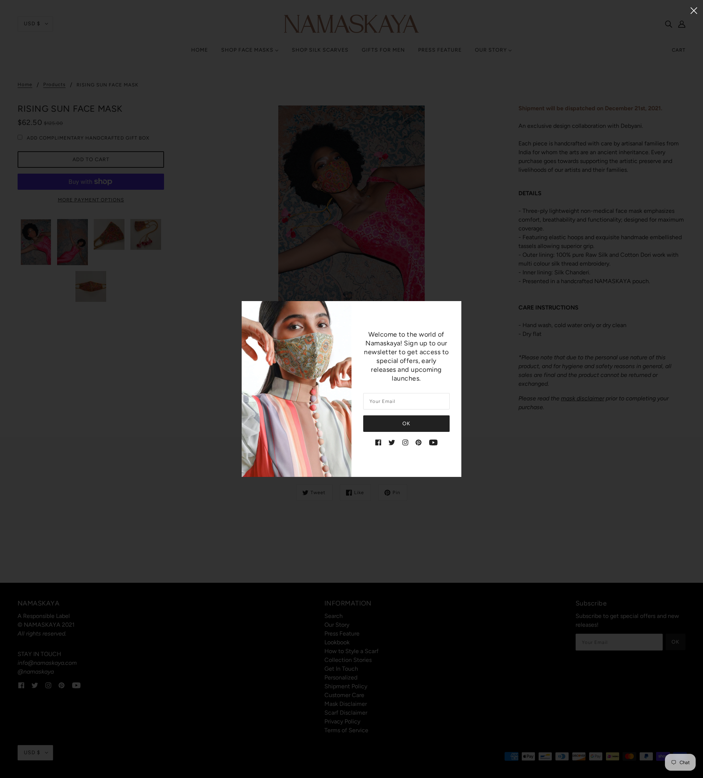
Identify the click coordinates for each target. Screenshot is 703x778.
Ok (406, 424)
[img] (378, 442)
